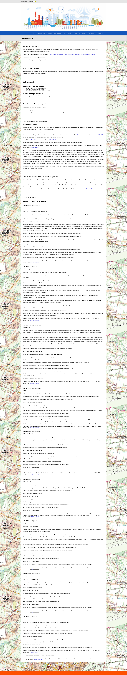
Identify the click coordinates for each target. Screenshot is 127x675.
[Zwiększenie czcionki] (27, 1)
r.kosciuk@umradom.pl (36, 139)
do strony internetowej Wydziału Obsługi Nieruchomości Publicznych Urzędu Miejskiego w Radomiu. (72, 54)
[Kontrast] (35, 1)
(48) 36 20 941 (100, 134)
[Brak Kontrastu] (34, 1)
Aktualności (68, 33)
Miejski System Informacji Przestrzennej (49, 33)
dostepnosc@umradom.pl (83, 134)
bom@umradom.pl (34, 147)
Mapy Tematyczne (80, 33)
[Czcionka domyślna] (25, 1)
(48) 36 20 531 (52, 139)
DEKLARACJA (100, 33)
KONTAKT (91, 33)
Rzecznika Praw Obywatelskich (93, 188)
